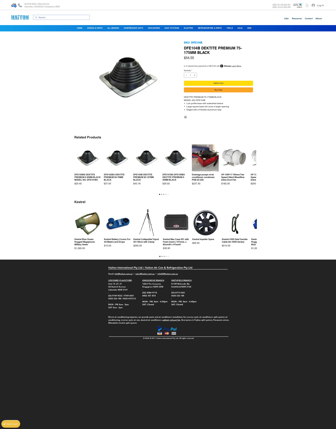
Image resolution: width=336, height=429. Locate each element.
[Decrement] (186, 75)
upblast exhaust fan (171, 320)
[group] (163, 167)
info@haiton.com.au (123, 274)
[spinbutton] (190, 75)
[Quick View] (87, 157)
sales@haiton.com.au (145, 274)
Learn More (236, 66)
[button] (307, 5)
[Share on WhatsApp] (185, 117)
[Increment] (194, 75)
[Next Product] (252, 157)
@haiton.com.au (170, 274)
